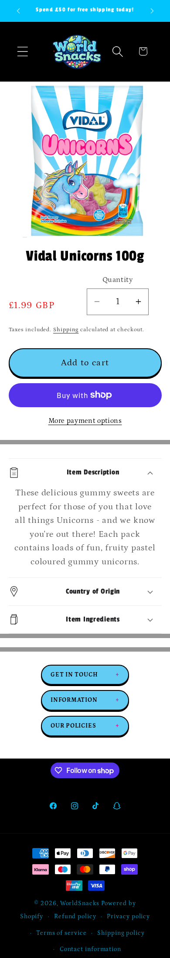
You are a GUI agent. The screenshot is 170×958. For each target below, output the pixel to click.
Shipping (65, 329)
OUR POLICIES (85, 725)
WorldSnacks (79, 903)
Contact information (90, 949)
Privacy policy (128, 916)
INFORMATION (85, 700)
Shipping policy (121, 933)
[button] (22, 51)
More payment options (85, 421)
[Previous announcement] (18, 11)
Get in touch (85, 674)
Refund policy (75, 916)
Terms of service (61, 933)
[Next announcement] (152, 11)
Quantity (117, 279)
